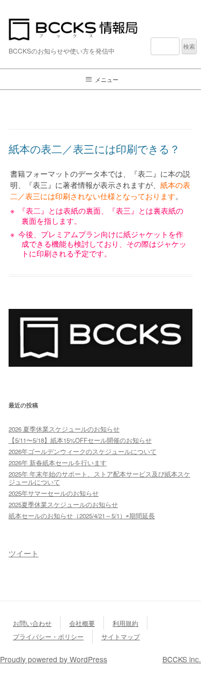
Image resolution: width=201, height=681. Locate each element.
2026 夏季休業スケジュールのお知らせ (64, 429)
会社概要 (82, 622)
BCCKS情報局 (100, 29)
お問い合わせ (32, 622)
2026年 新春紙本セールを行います (58, 462)
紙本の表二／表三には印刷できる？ (94, 148)
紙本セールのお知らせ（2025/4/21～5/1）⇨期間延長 (82, 515)
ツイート (24, 553)
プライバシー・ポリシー (48, 636)
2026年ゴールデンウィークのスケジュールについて (83, 451)
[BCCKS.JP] (100, 363)
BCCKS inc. (181, 659)
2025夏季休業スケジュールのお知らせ (63, 504)
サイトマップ (120, 636)
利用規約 (125, 622)
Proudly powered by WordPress (53, 659)
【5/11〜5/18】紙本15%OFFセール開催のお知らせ (80, 440)
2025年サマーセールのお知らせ (54, 493)
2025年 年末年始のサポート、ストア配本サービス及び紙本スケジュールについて (99, 478)
